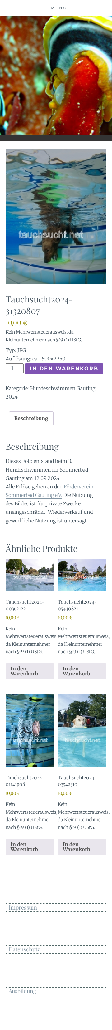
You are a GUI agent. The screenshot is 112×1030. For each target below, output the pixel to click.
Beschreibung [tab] (31, 418)
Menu (59, 7)
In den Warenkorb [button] (24, 671)
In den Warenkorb (64, 368)
